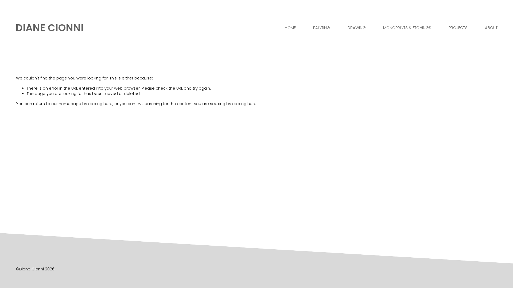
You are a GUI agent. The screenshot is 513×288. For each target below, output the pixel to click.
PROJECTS (458, 27)
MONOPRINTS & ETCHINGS (407, 27)
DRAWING (357, 27)
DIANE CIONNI (49, 28)
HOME (290, 27)
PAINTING (321, 27)
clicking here (100, 103)
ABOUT (491, 27)
